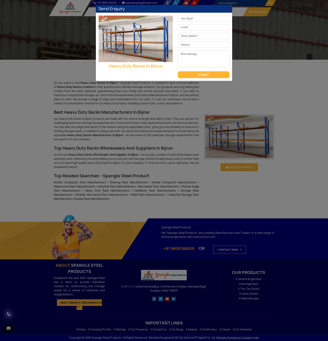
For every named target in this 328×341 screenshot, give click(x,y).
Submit (203, 75)
